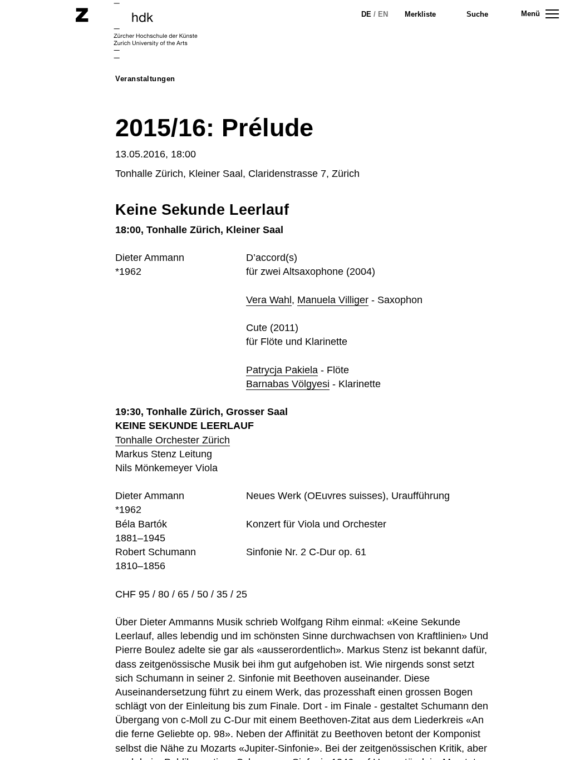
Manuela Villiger (332, 299)
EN (383, 14)
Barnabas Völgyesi (288, 383)
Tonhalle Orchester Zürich (172, 440)
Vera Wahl (269, 299)
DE (366, 14)
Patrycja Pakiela (282, 370)
